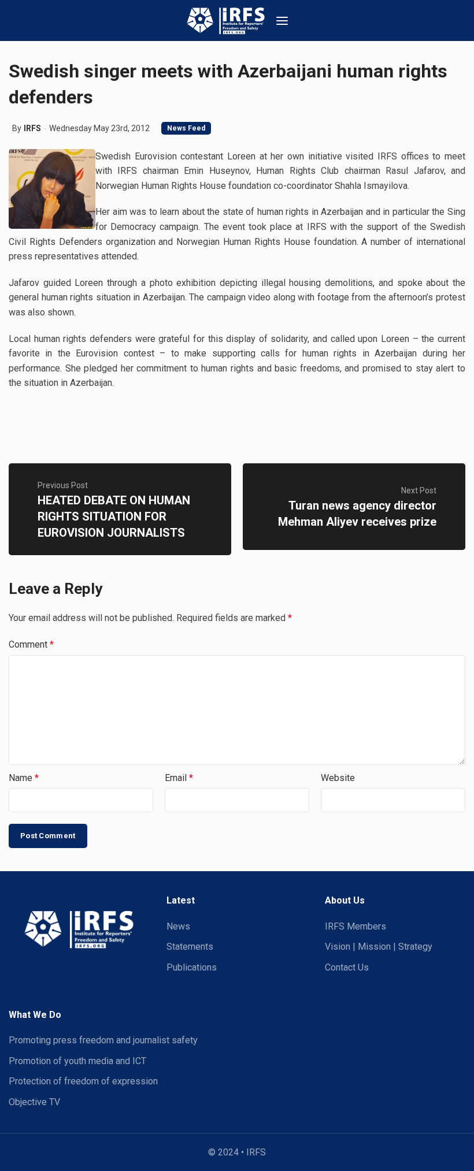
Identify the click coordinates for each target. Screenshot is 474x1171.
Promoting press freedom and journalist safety (103, 1040)
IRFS (32, 128)
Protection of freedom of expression (83, 1081)
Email (179, 777)
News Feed (186, 128)
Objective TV (34, 1101)
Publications (191, 967)
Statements (189, 946)
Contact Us (347, 967)
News (178, 926)
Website (338, 777)
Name (24, 777)
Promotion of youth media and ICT (77, 1060)
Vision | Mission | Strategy (378, 946)
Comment (31, 644)
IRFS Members (355, 926)
